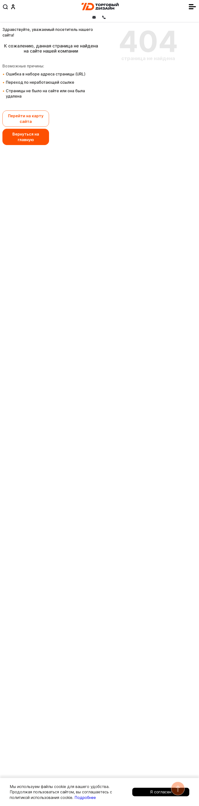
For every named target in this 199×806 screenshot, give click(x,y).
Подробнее (85, 797)
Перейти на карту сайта (25, 118)
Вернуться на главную (25, 137)
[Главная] (100, 6)
